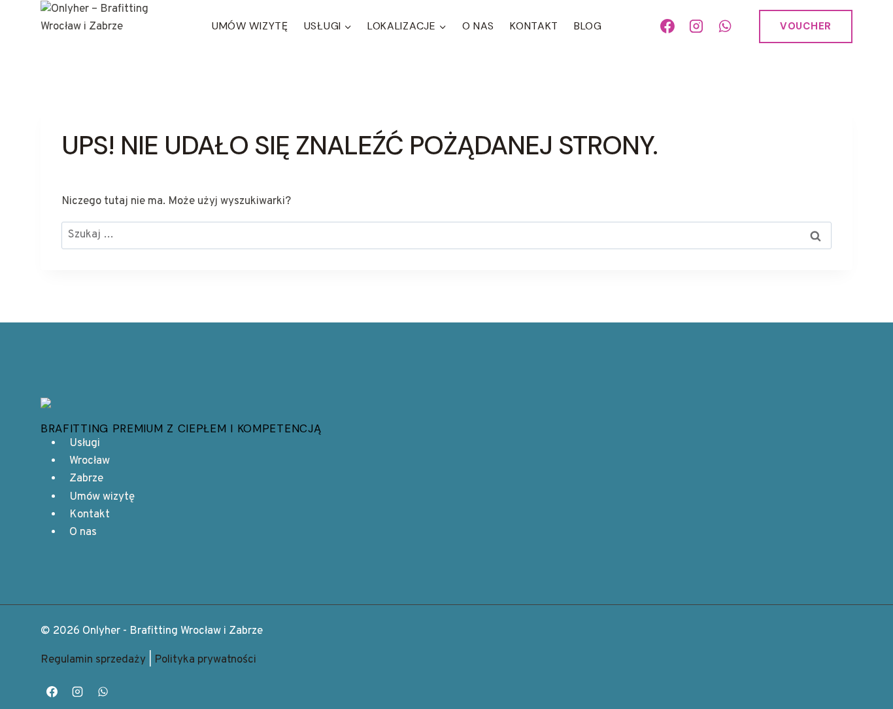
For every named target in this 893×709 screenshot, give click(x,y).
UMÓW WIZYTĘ (250, 26)
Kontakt (534, 26)
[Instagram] (696, 26)
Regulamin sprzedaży (93, 660)
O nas (478, 26)
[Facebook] (668, 26)
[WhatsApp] (725, 26)
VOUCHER (806, 26)
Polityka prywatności (205, 660)
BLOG (588, 26)
